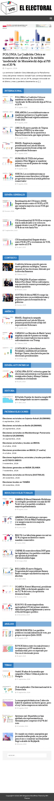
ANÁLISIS (9, 624)
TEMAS (8, 665)
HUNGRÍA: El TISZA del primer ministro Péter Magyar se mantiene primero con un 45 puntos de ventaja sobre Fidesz (31, 162)
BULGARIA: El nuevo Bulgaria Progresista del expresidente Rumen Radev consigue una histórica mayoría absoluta (32, 572)
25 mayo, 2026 (22, 561)
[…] (39, 81)
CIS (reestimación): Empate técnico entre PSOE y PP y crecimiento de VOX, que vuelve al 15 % (32, 242)
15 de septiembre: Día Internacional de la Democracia (33, 688)
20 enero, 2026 (22, 358)
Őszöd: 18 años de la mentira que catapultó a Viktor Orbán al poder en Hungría (31, 674)
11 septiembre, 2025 (10, 230)
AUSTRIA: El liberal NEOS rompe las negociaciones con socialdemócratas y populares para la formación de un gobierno (32, 298)
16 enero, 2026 (9, 211)
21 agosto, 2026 (11, 68)
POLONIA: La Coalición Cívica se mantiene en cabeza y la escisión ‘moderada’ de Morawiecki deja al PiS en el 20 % (26, 59)
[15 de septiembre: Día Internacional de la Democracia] (8, 690)
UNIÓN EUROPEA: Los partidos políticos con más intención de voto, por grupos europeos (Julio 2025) (33, 632)
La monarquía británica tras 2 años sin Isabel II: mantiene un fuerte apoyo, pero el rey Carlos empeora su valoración (33, 702)
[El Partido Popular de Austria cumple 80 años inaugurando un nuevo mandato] (8, 400)
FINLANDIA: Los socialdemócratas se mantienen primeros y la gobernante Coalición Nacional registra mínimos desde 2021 (32, 116)
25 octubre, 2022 (22, 726)
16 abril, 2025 (21, 247)
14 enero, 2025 (21, 289)
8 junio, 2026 (21, 527)
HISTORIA (9, 390)
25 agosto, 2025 (22, 638)
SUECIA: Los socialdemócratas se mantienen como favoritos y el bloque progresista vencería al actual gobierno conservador (32, 177)
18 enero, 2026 (22, 597)
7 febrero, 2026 (22, 343)
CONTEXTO (11, 258)
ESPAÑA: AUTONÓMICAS (17, 365)
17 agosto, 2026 (22, 153)
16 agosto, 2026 (22, 168)
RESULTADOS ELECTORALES (19, 493)
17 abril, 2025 (21, 402)
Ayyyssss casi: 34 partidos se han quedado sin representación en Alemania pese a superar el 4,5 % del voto (31, 719)
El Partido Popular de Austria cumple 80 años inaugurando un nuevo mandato (33, 398)
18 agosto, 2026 (22, 138)
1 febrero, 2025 (22, 274)
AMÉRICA (9, 311)
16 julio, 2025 (21, 381)
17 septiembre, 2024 (23, 679)
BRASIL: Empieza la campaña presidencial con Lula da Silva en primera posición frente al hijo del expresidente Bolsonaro (30, 147)
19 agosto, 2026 (22, 122)
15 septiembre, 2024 (23, 692)
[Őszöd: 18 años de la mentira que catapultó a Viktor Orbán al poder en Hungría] (8, 674)
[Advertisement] (27, 780)
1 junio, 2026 (21, 543)
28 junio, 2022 (21, 744)
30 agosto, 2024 (22, 708)
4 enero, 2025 (21, 305)
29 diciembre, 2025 (23, 615)
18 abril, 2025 (21, 656)
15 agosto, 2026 (22, 184)
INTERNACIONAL (13, 91)
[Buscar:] (27, 755)
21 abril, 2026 (21, 579)
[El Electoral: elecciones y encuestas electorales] (27, 14)
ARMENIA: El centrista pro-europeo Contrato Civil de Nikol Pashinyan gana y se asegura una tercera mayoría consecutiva (32, 521)
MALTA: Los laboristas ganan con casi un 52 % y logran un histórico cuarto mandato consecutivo (33, 537)
